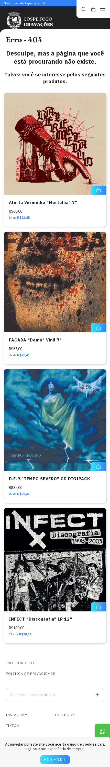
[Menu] (103, 9)
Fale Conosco (20, 663)
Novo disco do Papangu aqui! (24, 3)
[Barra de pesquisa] (84, 9)
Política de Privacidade (30, 673)
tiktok (12, 725)
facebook (65, 715)
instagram (17, 715)
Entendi (55, 759)
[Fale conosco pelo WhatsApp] (102, 731)
